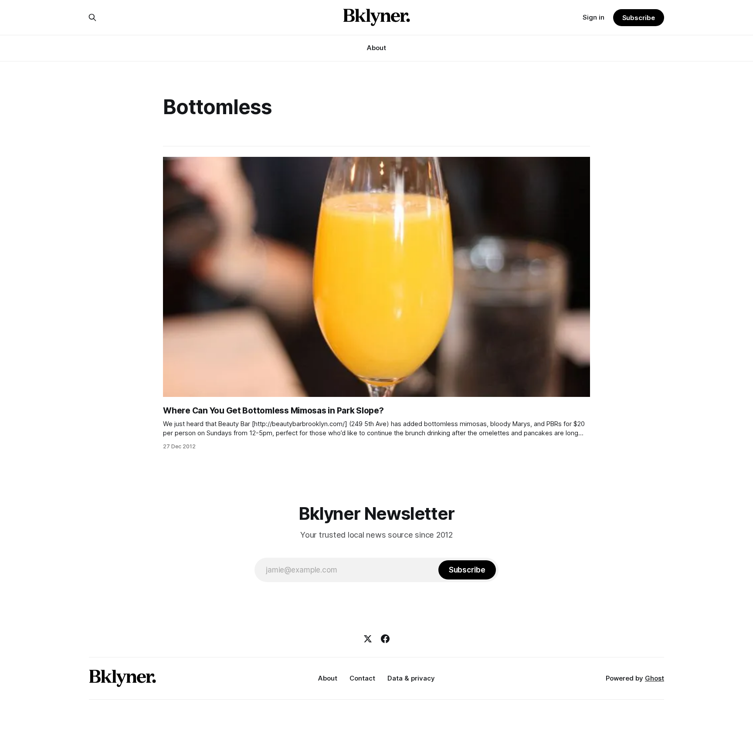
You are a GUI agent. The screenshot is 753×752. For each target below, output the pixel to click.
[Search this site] (92, 17)
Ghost (654, 678)
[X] (367, 638)
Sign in (593, 17)
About (376, 48)
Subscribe (638, 18)
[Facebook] (385, 638)
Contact (362, 678)
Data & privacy (411, 678)
